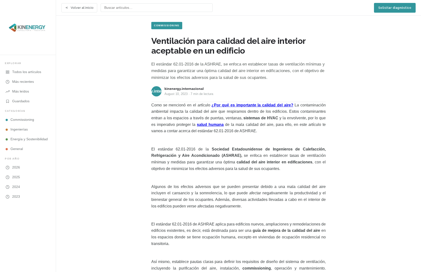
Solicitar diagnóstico (394, 7)
